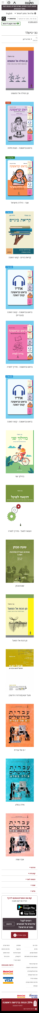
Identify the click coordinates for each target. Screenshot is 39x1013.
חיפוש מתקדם (32, 22)
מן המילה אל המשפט (20, 93)
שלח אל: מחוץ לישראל (25, 13)
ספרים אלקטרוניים (32, 971)
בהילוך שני (19, 476)
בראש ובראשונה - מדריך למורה (20, 366)
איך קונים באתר (33, 964)
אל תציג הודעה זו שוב (29, 1009)
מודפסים (12, 18)
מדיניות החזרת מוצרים (31, 982)
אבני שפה (20, 859)
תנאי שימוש (6, 953)
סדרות (35, 949)
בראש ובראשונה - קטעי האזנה (19, 421)
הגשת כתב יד (17, 960)
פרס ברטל (6, 956)
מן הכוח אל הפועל (19, 640)
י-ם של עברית (19, 750)
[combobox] (27, 19)
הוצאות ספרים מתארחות (30, 956)
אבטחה (35, 986)
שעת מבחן (19, 585)
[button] (17, 39)
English (9, 13)
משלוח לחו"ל (33, 978)
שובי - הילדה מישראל (20, 202)
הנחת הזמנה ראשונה (31, 967)
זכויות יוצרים (6, 945)
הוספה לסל (20, 87)
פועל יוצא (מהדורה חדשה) (20, 695)
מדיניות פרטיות (5, 949)
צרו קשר (18, 949)
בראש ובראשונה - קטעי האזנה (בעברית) (19, 314)
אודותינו (18, 945)
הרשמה (9, 924)
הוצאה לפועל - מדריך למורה (20, 531)
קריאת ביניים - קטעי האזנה (20, 257)
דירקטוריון (18, 956)
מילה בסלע (19, 804)
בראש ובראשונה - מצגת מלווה (19, 148)
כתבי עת (35, 945)
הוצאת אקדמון (33, 953)
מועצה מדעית (17, 953)
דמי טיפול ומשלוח (32, 975)
